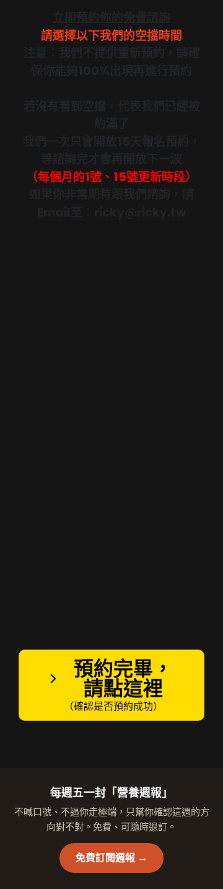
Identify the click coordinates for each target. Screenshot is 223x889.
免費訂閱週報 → (111, 857)
